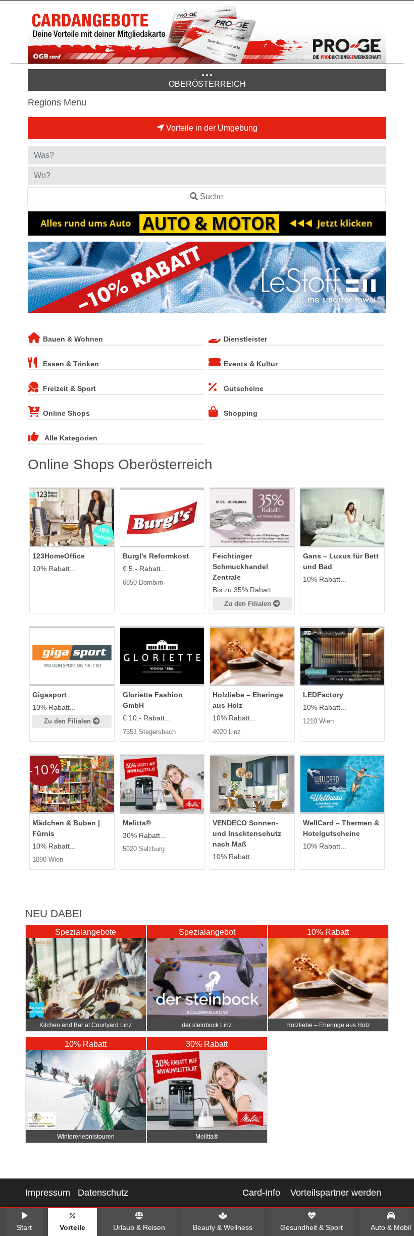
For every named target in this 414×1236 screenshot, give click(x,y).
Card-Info (261, 1193)
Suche (211, 196)
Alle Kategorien (70, 438)
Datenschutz (103, 1193)
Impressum (47, 1193)
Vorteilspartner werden (335, 1193)
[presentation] (37, 279)
